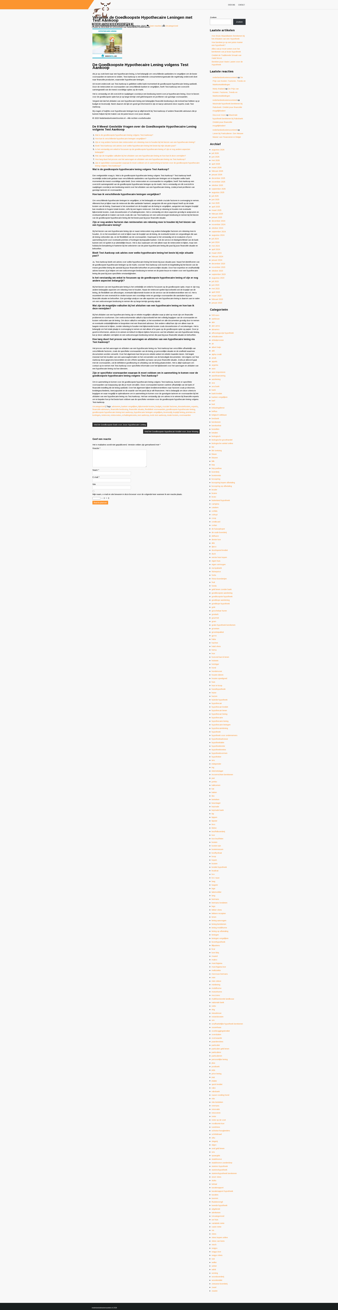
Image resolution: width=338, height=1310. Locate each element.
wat (213, 1259)
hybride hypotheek (219, 700)
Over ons (231, 4)
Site (94, 484)
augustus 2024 (218, 235)
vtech (214, 1244)
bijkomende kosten (146, 406)
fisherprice (216, 571)
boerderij (215, 472)
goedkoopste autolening (222, 593)
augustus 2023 (218, 278)
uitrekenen (216, 1212)
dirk (213, 543)
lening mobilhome (219, 927)
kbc (213, 796)
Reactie (96, 448)
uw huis (215, 1219)
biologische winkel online (222, 443)
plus (213, 1063)
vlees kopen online (220, 1237)
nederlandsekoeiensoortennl (225, 77)
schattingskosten (129, 415)
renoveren (216, 1113)
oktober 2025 (217, 185)
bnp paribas (217, 468)
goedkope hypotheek (221, 603)
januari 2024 (217, 260)
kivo (213, 824)
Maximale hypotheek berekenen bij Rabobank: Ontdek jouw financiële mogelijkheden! (227, 107)
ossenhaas (216, 1027)
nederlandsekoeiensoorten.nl (113, 24)
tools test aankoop (158, 415)
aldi (213, 351)
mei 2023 (216, 288)
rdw (213, 1098)
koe (213, 835)
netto (214, 1006)
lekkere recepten (219, 913)
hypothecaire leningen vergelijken (148, 412)
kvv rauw (215, 878)
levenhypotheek (218, 942)
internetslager (217, 771)
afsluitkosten (217, 336)
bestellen (215, 429)
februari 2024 (217, 256)
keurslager (216, 803)
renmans (215, 1106)
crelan (214, 525)
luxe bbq (215, 952)
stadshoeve (217, 1159)
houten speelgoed (219, 678)
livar (213, 949)
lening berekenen (219, 924)
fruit (213, 582)
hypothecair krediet (220, 707)
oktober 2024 (217, 228)
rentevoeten (116, 415)
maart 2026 (216, 167)
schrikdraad (217, 1134)
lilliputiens (216, 945)
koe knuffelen (217, 838)
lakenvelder (216, 892)
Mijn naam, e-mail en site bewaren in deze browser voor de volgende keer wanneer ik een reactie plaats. (137, 494)
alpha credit (217, 354)
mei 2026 (216, 160)
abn (213, 322)
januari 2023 (217, 303)
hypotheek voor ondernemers (224, 735)
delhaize (215, 536)
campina (215, 504)
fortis (214, 575)
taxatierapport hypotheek (222, 1191)
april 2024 (216, 249)
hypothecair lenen (219, 710)
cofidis (214, 511)
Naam (95, 470)
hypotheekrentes (219, 749)
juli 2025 (215, 196)
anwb (214, 358)
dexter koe (216, 539)
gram (214, 621)
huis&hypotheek (219, 689)
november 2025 (218, 182)
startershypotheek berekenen (224, 1173)
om (213, 1020)
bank (214, 390)
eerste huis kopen (219, 557)
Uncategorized (98, 406)
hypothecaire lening (220, 721)
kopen (214, 860)
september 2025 (219, 189)
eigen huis (216, 561)
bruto (214, 497)
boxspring (216, 479)
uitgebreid (216, 1209)
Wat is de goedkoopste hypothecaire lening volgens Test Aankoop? (124, 135)
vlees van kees (218, 1241)
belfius (214, 411)
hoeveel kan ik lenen (220, 657)
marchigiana (217, 963)
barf (213, 400)
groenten (215, 628)
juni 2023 (215, 285)
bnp (213, 465)
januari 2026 (217, 174)
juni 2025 (215, 199)
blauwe (215, 457)
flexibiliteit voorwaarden (155, 409)
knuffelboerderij (218, 831)
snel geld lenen (218, 1148)
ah (213, 344)
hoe (213, 653)
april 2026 (216, 164)
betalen (215, 433)
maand (215, 956)
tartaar (214, 1184)
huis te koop (217, 685)
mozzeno (216, 995)
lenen (214, 917)
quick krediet (217, 1084)
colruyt (215, 514)
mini (213, 977)
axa (213, 383)
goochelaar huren (219, 611)
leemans (215, 899)
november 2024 (218, 224)
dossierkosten (184, 406)
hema (214, 650)
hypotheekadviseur (220, 739)
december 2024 (218, 221)
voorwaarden (185, 415)
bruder (214, 489)
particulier (216, 1045)
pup (213, 1077)
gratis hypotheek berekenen (223, 625)
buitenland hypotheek (221, 500)
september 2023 (219, 274)
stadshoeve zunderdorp (222, 1162)
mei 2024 (216, 246)
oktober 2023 (217, 271)
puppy (214, 1081)
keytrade (215, 806)
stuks (214, 1180)
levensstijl (167, 412)
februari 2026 (217, 171)
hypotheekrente (218, 746)
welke (214, 1262)
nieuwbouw (216, 1013)
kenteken (215, 799)
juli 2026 (215, 153)
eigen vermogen (219, 564)
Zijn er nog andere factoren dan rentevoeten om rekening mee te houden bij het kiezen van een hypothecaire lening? (145, 142)
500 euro (215, 315)
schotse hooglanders (221, 1130)
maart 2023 (216, 295)
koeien (214, 842)
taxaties (215, 1195)
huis (213, 682)
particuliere (216, 1052)
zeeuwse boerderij (219, 1284)
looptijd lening (179, 412)
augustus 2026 (218, 150)
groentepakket (218, 632)
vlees (214, 1234)
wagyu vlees (217, 1255)
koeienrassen (217, 849)
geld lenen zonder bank (222, 589)
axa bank (215, 386)
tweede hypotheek (219, 1205)
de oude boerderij (219, 532)
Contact (241, 4)
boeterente (216, 475)
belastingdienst (218, 408)
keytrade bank (218, 810)
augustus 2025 (218, 192)
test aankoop (143, 415)
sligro (214, 1145)
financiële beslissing (119, 409)
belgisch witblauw (219, 415)
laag (213, 881)
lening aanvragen (219, 920)
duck (214, 554)
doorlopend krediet (220, 550)
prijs (213, 1070)
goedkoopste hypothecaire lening (180, 409)
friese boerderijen (219, 579)
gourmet (215, 618)
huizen (214, 696)
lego (213, 906)
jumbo (214, 781)
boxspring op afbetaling (222, 486)
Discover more (219, 115)
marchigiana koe (219, 967)
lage (213, 888)
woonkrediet (217, 1280)
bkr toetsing (217, 450)
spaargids (216, 1155)
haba (214, 639)
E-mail (96, 477)
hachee (215, 643)
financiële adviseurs (101, 409)
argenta (215, 365)
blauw (214, 454)
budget (158, 406)
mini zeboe (216, 981)
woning (215, 1273)
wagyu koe (216, 1252)
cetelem (215, 507)
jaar (213, 778)
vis (213, 1230)
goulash (215, 614)
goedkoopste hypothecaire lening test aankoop (112, 412)
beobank (215, 418)
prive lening (216, 1073)
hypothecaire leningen (221, 725)
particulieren (217, 1056)
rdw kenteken (217, 1102)
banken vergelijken (129, 406)
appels (214, 361)
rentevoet (105, 415)
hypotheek (216, 732)
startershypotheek (219, 1170)
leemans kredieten (219, 903)
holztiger (215, 664)
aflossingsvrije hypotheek (223, 333)
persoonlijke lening (220, 1059)
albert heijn (216, 347)
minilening (216, 984)
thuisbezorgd (217, 1202)
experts (194, 406)
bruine (214, 493)
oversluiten (216, 1034)
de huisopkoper (218, 529)
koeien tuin (216, 846)
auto (213, 368)
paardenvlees (217, 1041)
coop (214, 518)
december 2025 (218, 178)
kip (213, 814)
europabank (217, 568)
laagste (215, 885)
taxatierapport (218, 1187)
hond (214, 668)
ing (213, 767)
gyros (214, 635)
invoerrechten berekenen (222, 774)
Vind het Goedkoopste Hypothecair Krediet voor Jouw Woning (171, 431)
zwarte (214, 1291)
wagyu (214, 1248)
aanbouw (216, 319)
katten (214, 792)
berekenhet (216, 425)
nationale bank (218, 1002)
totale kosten (172, 415)
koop (214, 856)
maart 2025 (216, 210)
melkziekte (216, 970)
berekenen (216, 422)
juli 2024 (215, 239)
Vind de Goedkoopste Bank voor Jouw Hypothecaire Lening (120, 424)
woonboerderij (218, 1276)
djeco (214, 546)
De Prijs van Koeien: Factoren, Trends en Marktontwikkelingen (229, 81)
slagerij (215, 1141)
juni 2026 (215, 157)
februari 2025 (217, 214)
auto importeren (218, 372)
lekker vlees (217, 910)
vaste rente (216, 1227)
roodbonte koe (218, 1123)
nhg (213, 1009)
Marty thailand (219, 89)
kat (213, 789)
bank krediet (217, 393)
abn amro (216, 326)
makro (214, 960)
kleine (214, 828)
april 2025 (216, 206)
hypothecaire (217, 717)
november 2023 (218, 267)
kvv (213, 874)
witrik (214, 1269)
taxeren (215, 1198)
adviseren (116, 406)
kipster (214, 821)
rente (214, 1116)
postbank (216, 1066)
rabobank (216, 1091)
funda (214, 586)
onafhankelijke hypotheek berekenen (227, 1024)
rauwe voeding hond (220, 1095)
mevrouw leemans (220, 974)
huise (214, 692)
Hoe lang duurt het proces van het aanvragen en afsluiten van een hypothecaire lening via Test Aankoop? (140, 159)
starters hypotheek (220, 1166)
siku (213, 1138)
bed (213, 404)
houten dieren (217, 675)
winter (214, 1266)
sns (213, 1152)
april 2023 (216, 292)
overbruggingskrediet (221, 1031)
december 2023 (218, 263)
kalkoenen (216, 785)
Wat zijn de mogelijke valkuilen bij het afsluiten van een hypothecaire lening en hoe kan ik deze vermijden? (140, 156)
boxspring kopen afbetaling (223, 482)
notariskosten (217, 1017)
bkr (213, 447)
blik (213, 461)
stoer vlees (216, 1177)
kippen (214, 817)
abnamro (215, 329)
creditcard (216, 522)
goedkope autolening (221, 600)
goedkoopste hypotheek (222, 596)
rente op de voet (219, 1120)
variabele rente (218, 1223)
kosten (214, 863)
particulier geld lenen (220, 1049)
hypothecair (217, 703)
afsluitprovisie (218, 340)
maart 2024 (216, 253)
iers (213, 760)
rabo (214, 1088)
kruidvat (215, 871)
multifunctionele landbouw (223, 999)
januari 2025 (217, 217)
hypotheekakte (218, 742)
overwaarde (217, 1038)
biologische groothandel (222, 440)
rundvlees (216, 1127)
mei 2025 (216, 203)
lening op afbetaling (220, 931)
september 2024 (219, 231)
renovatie (216, 1109)
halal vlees (216, 646)
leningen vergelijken (220, 938)
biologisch (216, 436)
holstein (215, 660)
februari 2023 (217, 299)
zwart (214, 1287)
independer (216, 764)
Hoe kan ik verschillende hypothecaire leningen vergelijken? (120, 138)
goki (213, 607)
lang (213, 895)
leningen (215, 935)
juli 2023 (215, 281)
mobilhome (216, 988)
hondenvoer (217, 671)
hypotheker (216, 757)
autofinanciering (218, 376)
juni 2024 (215, 242)
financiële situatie (136, 409)
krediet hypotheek (219, 867)
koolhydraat (217, 853)
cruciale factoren (169, 406)
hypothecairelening (220, 728)
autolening (216, 379)
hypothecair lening (219, 714)
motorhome (217, 992)
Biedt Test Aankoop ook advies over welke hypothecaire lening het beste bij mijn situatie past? (135, 146)
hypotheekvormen (219, 753)
